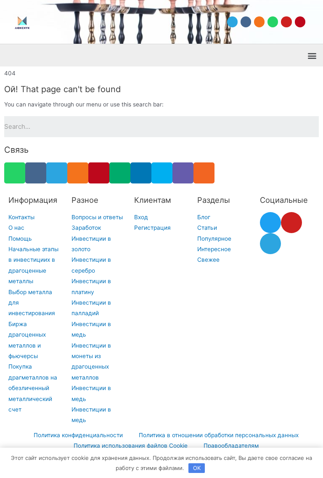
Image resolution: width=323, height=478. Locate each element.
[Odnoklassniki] (259, 21)
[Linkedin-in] (140, 172)
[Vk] (246, 21)
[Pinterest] (300, 21)
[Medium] (119, 172)
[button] (312, 55)
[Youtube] (286, 21)
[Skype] (161, 172)
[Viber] (182, 172)
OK (197, 468)
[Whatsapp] (272, 21)
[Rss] (203, 172)
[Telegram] (232, 21)
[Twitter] (270, 222)
